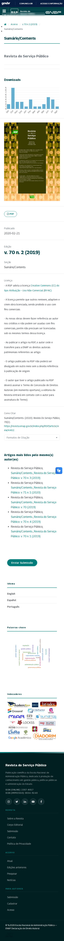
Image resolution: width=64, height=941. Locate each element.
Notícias (11, 880)
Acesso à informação (51, 3)
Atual (10, 861)
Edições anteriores (16, 867)
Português (13, 606)
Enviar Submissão (22, 562)
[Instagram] (8, 801)
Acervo (14, 24)
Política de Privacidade (19, 843)
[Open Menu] (4, 11)
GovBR (6, 3)
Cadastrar (12, 903)
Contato (11, 837)
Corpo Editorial (15, 824)
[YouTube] (33, 801)
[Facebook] (41, 801)
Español (11, 600)
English (11, 593)
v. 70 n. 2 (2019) (29, 24)
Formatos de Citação (18, 437)
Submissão (12, 831)
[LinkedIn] (25, 801)
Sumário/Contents (22, 473)
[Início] (5, 24)
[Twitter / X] (17, 801)
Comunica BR (26, 3)
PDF (12, 213)
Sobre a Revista (15, 818)
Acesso (10, 910)
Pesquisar (12, 873)
